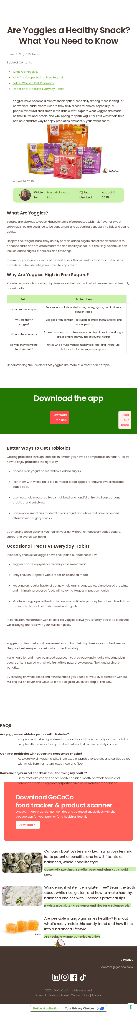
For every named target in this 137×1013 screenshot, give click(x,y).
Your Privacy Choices (80, 1008)
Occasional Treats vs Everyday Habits (38, 89)
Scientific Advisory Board (52, 995)
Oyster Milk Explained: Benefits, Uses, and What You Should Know (86, 869)
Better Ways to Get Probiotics (33, 83)
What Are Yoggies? (25, 72)
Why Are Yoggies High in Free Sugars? (38, 77)
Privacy (97, 995)
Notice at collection (46, 1008)
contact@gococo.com (117, 967)
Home (10, 54)
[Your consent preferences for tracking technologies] (130, 1006)
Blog (21, 54)
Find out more (125, 420)
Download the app (59, 417)
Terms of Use (80, 995)
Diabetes (34, 54)
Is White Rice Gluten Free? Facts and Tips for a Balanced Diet (87, 905)
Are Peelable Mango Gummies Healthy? (72, 936)
